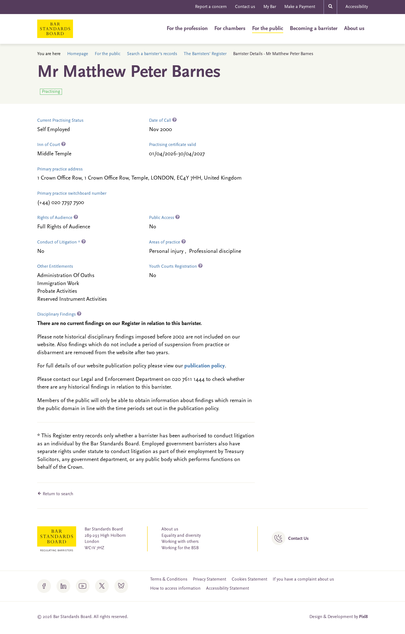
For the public (267, 28)
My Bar (269, 7)
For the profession (187, 28)
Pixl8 (363, 617)
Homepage (77, 54)
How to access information (175, 588)
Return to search (57, 494)
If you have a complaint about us (303, 579)
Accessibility (356, 7)
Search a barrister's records (152, 54)
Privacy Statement (209, 579)
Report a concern (211, 7)
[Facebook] (44, 586)
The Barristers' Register (205, 54)
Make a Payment (299, 7)
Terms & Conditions (168, 579)
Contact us (245, 7)
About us (354, 28)
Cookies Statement (249, 579)
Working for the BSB (180, 548)
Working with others (180, 542)
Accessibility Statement (227, 588)
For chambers (229, 28)
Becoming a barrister (313, 28)
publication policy (204, 366)
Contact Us (298, 539)
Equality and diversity (181, 535)
